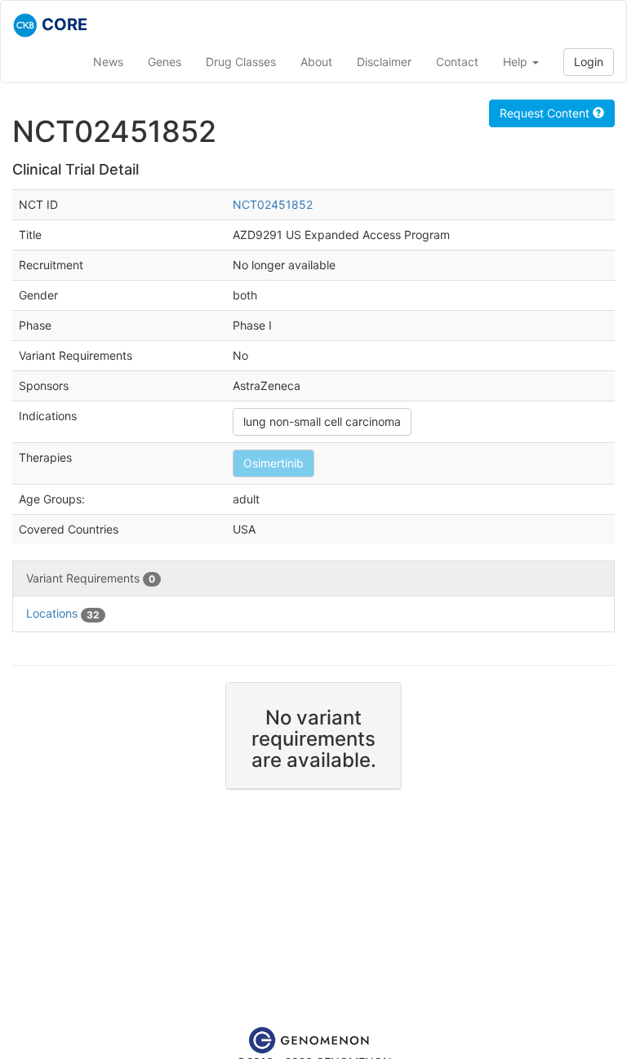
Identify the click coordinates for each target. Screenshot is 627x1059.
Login (588, 62)
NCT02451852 (273, 204)
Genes (164, 62)
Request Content (546, 113)
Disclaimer (384, 62)
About (316, 62)
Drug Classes (241, 62)
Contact (457, 62)
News (108, 62)
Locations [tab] (63, 613)
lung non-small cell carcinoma (322, 421)
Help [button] (517, 62)
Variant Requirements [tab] (90, 578)
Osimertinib (273, 463)
